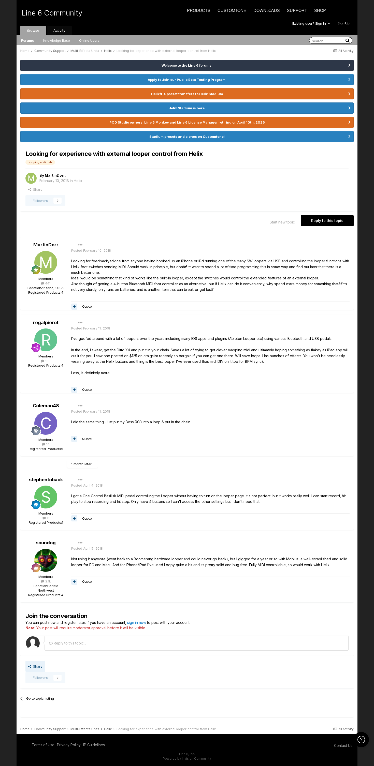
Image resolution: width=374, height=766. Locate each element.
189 (47, 361)
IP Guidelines (94, 745)
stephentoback (46, 479)
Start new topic (282, 222)
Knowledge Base (56, 40)
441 (47, 283)
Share (36, 189)
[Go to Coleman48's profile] (45, 423)
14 (47, 444)
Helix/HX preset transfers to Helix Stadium (187, 94)
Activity (59, 30)
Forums (27, 40)
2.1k (47, 581)
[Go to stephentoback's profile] (45, 497)
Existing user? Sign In (310, 23)
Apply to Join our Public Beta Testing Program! (187, 80)
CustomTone (232, 10)
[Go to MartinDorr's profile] (31, 178)
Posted (91, 250)
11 (47, 518)
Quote (87, 306)
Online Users (89, 40)
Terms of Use (43, 745)
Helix (78, 180)
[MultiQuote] (74, 307)
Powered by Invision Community (187, 758)
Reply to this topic (327, 220)
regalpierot (46, 322)
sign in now (136, 622)
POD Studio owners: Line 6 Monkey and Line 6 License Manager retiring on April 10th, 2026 (187, 122)
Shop (320, 10)
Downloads (266, 10)
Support (297, 10)
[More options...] (80, 245)
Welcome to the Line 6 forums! (187, 65)
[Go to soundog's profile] (45, 560)
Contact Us (343, 745)
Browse (33, 30)
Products (198, 10)
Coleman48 (46, 405)
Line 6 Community (52, 13)
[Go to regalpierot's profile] (45, 339)
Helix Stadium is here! (187, 108)
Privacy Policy (69, 745)
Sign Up (344, 23)
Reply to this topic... (69, 643)
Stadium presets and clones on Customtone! (187, 136)
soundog (46, 542)
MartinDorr (55, 175)
